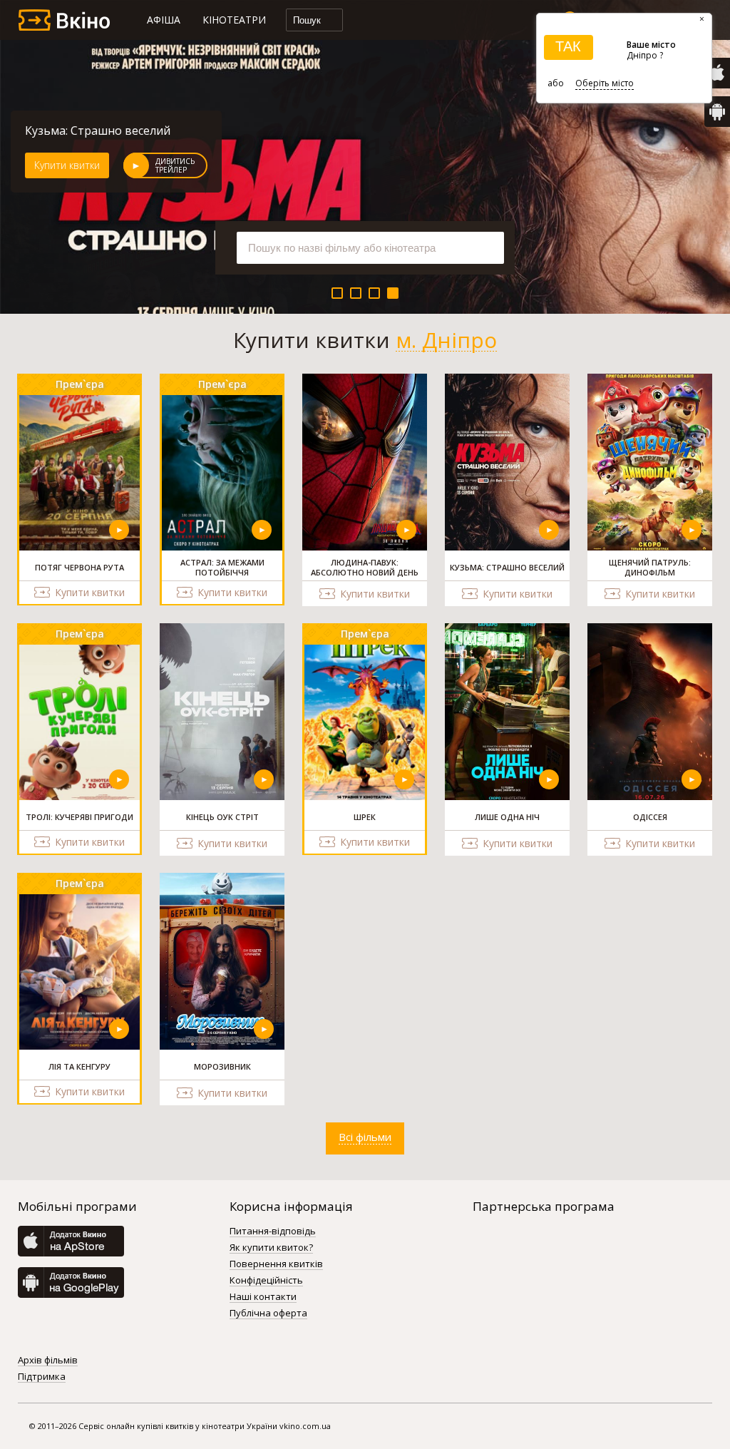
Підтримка (42, 1377)
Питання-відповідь (273, 1231)
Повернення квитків (276, 1264)
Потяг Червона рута (82, 130)
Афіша (163, 19)
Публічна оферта (268, 1313)
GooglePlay (717, 111)
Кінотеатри (234, 19)
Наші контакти (263, 1297)
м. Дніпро (446, 340)
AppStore (717, 73)
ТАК (568, 46)
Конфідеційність (266, 1280)
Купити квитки (67, 165)
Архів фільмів (48, 1360)
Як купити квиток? (271, 1248)
